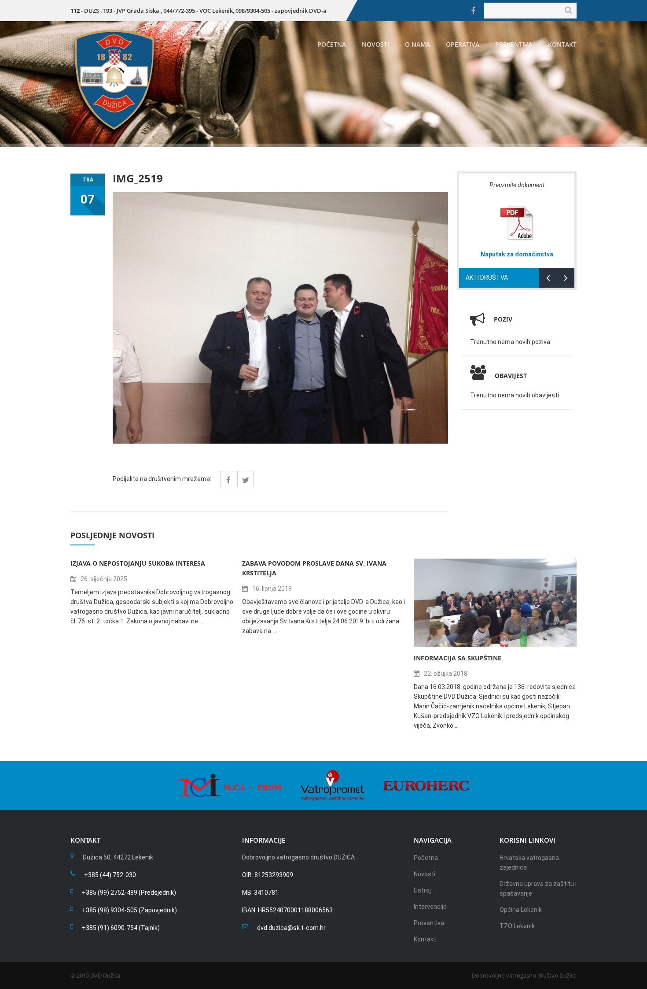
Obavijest (511, 375)
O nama (417, 44)
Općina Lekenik (521, 909)
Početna (331, 44)
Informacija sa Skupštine (457, 658)
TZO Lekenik (517, 926)
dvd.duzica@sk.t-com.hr (291, 927)
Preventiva (513, 44)
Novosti (375, 44)
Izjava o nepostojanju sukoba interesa (137, 563)
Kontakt (562, 44)
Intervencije (430, 906)
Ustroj (422, 890)
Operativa (462, 44)
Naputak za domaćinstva (517, 254)
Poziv (503, 319)
